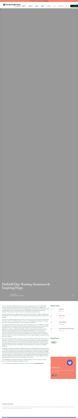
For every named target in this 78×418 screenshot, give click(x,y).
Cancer (53, 342)
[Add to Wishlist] (73, 295)
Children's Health (24, 6)
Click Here (46, 1)
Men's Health (36, 6)
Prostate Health (62, 322)
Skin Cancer (62, 316)
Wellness (49, 6)
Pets (54, 6)
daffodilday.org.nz (39, 363)
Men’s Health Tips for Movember (66, 329)
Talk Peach (61, 309)
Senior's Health (42, 6)
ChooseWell (60, 6)
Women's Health (31, 6)
